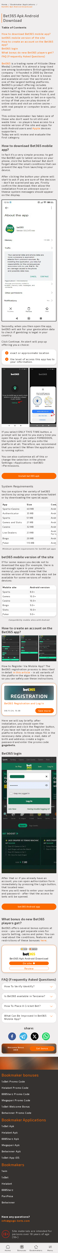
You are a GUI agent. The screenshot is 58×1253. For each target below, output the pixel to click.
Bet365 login (10, 48)
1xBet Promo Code (13, 1081)
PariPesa (7, 1196)
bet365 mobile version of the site (23, 37)
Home (4, 4)
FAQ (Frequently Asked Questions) (23, 56)
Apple (36, 128)
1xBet (5, 1177)
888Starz (7, 1189)
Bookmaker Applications (22, 4)
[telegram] (25, 1036)
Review (29, 968)
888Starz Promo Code (16, 1093)
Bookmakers (13, 1164)
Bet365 (6, 63)
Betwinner (8, 1202)
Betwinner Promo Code (16, 1112)
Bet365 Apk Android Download (17, 6)
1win (4, 1170)
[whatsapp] (46, 1036)
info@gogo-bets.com (16, 1220)
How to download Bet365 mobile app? (26, 33)
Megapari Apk (11, 1145)
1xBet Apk (8, 1126)
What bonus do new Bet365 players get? (28, 52)
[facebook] (13, 1036)
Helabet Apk (10, 1132)
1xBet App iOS (10, 1157)
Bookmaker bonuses (20, 1075)
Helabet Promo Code (15, 1087)
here (44, 940)
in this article (21, 672)
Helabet (7, 1183)
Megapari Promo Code (16, 1100)
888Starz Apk (10, 1138)
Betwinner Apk (11, 1151)
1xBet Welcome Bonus (16, 1106)
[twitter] (36, 1036)
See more (44, 710)
